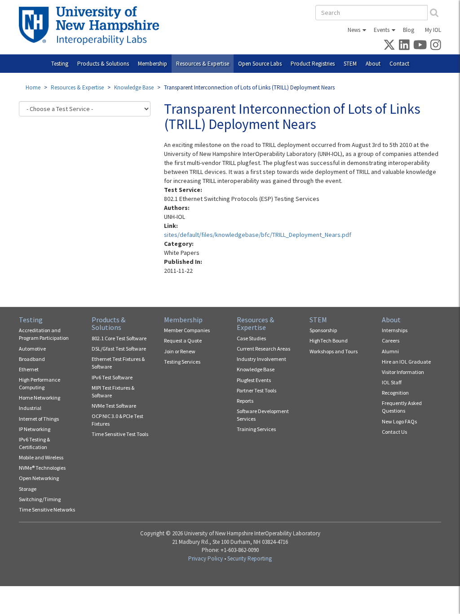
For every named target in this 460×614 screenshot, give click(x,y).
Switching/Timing (40, 499)
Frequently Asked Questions (402, 407)
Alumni (390, 351)
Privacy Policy (205, 558)
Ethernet (29, 369)
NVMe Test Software (114, 405)
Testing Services (182, 361)
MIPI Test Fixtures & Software (113, 391)
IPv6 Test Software (112, 377)
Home (33, 87)
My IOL (433, 30)
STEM (350, 63)
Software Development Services (263, 415)
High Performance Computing (39, 383)
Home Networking (39, 397)
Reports (245, 400)
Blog (408, 30)
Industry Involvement (261, 359)
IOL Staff (392, 382)
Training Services (256, 429)
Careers (390, 340)
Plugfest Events (254, 380)
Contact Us (394, 431)
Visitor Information (403, 372)
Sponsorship (323, 330)
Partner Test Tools (256, 390)
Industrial (30, 408)
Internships (394, 330)
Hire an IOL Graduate (406, 361)
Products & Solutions (103, 63)
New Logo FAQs (399, 421)
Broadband (32, 359)
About (373, 63)
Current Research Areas (263, 348)
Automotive (32, 348)
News (354, 30)
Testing (59, 63)
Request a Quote (183, 340)
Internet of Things (39, 418)
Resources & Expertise (202, 63)
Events (381, 30)
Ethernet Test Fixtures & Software (118, 363)
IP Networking (34, 429)
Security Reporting (249, 558)
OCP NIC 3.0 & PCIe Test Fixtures (117, 420)
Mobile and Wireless (41, 457)
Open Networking (39, 478)
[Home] (92, 25)
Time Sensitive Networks (47, 509)
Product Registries (313, 63)
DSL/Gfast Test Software (119, 348)
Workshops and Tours (334, 351)
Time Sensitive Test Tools (120, 434)
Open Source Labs (260, 63)
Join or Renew (179, 351)
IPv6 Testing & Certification (34, 443)
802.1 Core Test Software (119, 338)
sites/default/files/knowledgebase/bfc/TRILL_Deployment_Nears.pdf (257, 235)
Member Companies (187, 330)
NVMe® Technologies (42, 467)
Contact (399, 63)
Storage (27, 488)
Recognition (395, 392)
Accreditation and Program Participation (44, 334)
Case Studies (251, 338)
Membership (152, 63)
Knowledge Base (134, 87)
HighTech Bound (329, 340)
